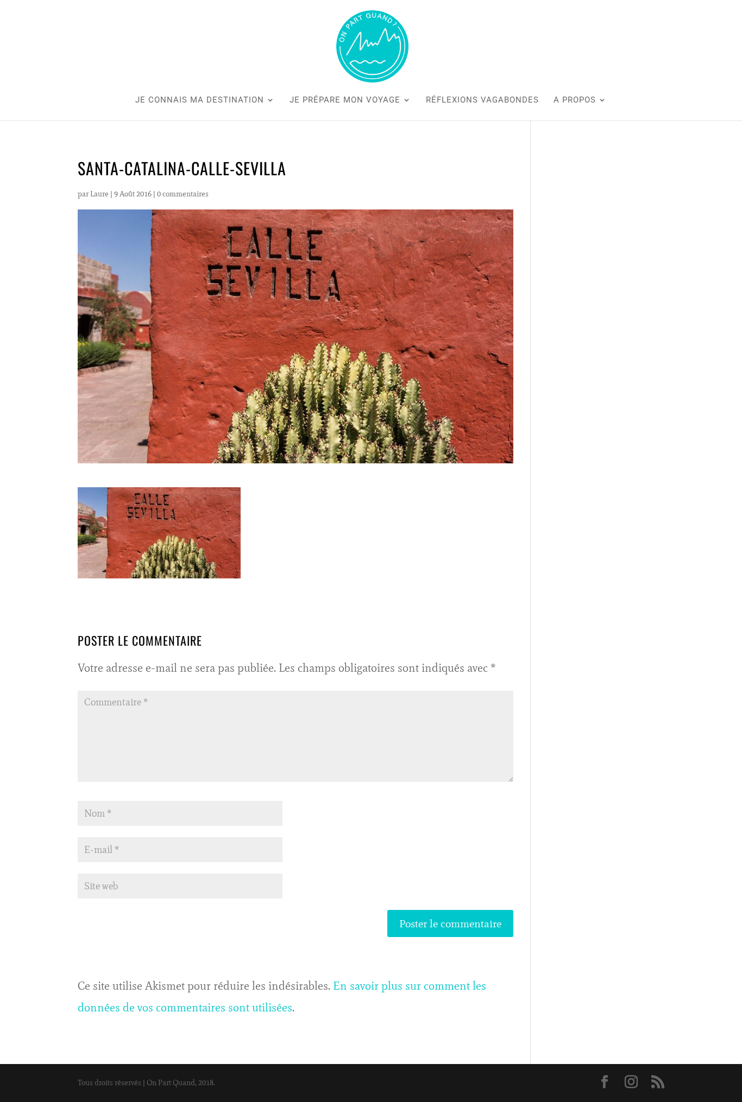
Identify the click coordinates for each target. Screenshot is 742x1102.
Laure (99, 194)
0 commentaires (183, 194)
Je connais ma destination (199, 100)
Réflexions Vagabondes (482, 100)
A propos (575, 100)
